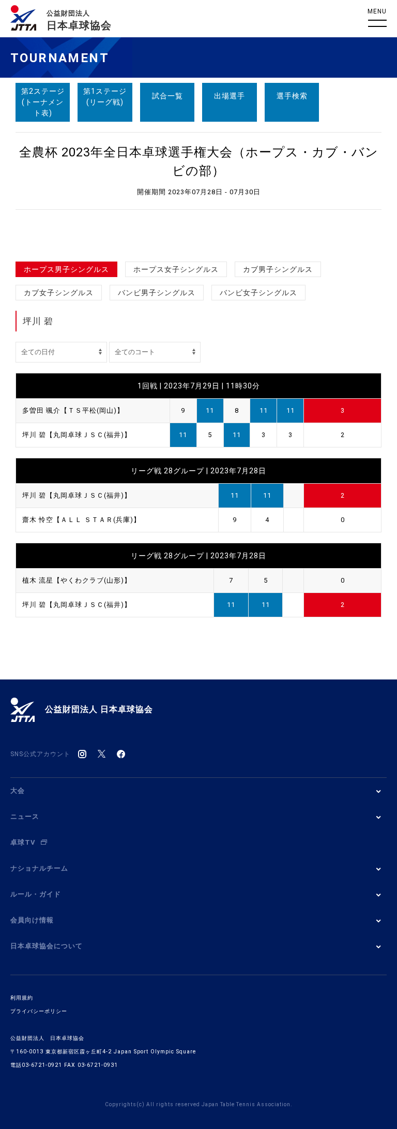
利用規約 (21, 998)
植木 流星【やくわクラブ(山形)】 (76, 580)
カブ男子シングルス (278, 269)
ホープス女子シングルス (176, 269)
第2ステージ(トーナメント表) (43, 102)
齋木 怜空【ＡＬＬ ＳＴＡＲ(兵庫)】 (81, 520)
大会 (17, 790)
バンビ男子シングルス (156, 292)
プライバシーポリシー (38, 1011)
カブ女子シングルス (59, 292)
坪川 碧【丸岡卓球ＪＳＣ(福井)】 (76, 435)
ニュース (24, 816)
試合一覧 (167, 96)
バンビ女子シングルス (258, 292)
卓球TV (23, 842)
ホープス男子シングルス (66, 269)
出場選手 (229, 96)
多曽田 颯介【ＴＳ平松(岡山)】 (73, 410)
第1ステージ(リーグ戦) (105, 96)
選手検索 (292, 96)
